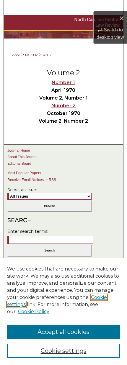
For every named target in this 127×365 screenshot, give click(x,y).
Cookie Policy (33, 311)
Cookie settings (64, 350)
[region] (63, 311)
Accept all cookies (63, 331)
